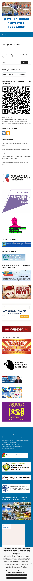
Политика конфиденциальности (16, 578)
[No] (31, 564)
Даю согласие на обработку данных (16, 574)
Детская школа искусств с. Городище (16, 23)
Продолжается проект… (9, 153)
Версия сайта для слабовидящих (15, 74)
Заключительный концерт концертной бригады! (15, 149)
